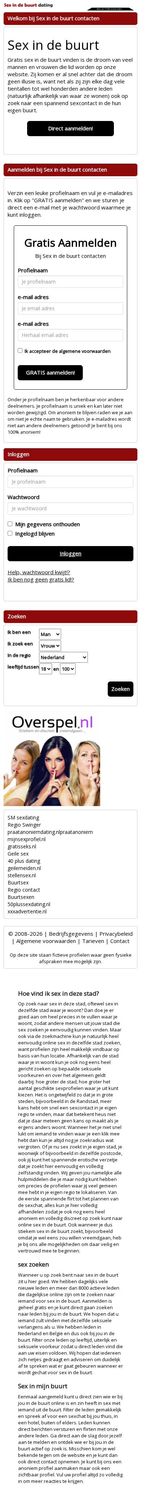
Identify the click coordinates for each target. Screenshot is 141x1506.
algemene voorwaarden (85, 351)
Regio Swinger (24, 824)
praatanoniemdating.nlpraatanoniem (50, 831)
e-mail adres (33, 296)
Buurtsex (18, 882)
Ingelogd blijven (33, 533)
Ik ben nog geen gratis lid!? (41, 579)
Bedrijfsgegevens (71, 933)
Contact (119, 940)
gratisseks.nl (22, 846)
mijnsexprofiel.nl (27, 839)
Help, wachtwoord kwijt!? (39, 572)
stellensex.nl (22, 875)
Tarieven (93, 940)
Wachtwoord (23, 497)
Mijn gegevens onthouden (46, 524)
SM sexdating (23, 817)
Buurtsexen (21, 896)
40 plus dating (24, 860)
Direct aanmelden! (70, 128)
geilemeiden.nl (24, 868)
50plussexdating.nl (29, 904)
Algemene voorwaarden (46, 940)
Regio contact (24, 889)
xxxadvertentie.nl (27, 911)
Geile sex (18, 853)
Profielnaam (33, 270)
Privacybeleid (116, 933)
